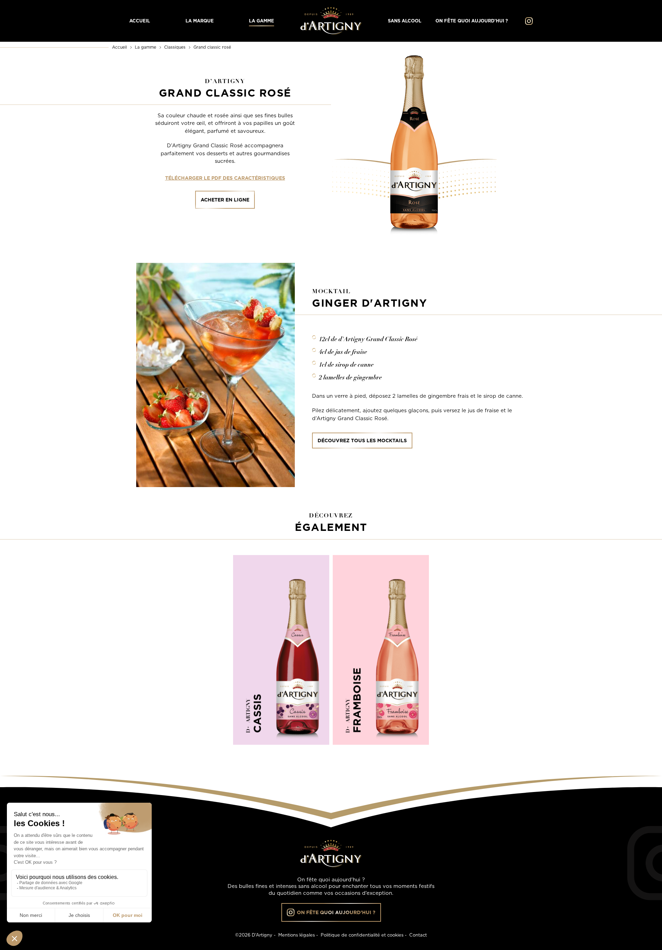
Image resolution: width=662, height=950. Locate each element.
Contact (418, 935)
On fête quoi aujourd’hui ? (471, 21)
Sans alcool (404, 21)
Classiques (174, 47)
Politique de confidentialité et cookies (362, 935)
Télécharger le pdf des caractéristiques (225, 178)
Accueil (139, 21)
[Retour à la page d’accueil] (331, 21)
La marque (199, 21)
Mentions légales (296, 935)
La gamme (261, 21)
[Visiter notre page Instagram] (527, 21)
